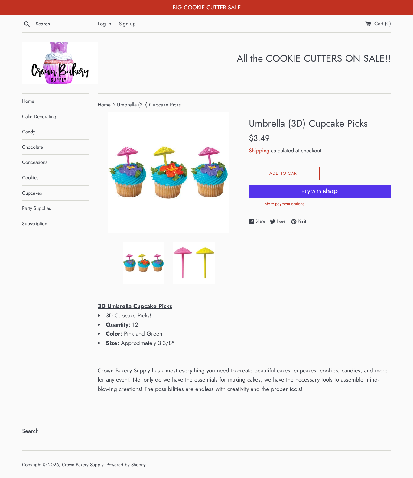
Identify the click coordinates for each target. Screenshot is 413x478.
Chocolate (32, 147)
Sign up (127, 23)
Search (30, 431)
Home (28, 101)
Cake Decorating (39, 116)
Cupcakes (32, 193)
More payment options (284, 204)
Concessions (34, 162)
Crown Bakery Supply (82, 464)
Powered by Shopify (126, 464)
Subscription (34, 223)
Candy (28, 131)
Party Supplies (36, 208)
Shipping (259, 150)
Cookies (30, 177)
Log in (104, 23)
